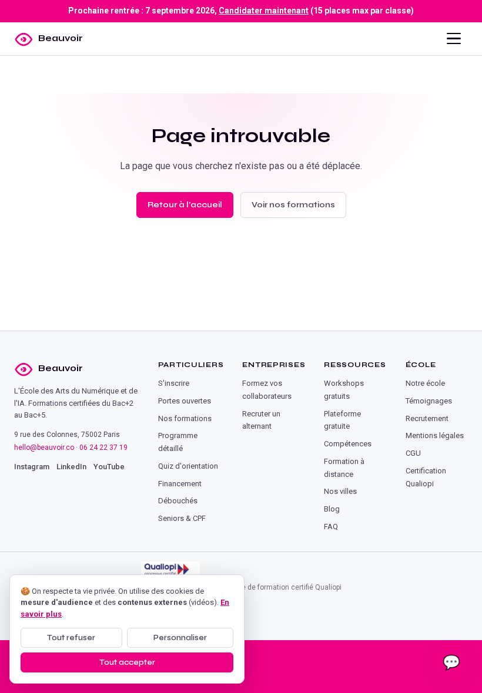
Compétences (347, 443)
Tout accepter (127, 662)
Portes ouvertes (184, 400)
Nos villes (340, 491)
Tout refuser (71, 637)
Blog (332, 508)
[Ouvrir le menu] (454, 39)
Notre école (425, 383)
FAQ (331, 526)
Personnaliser (180, 637)
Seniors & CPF (182, 518)
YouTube (109, 466)
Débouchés (178, 500)
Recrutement (427, 418)
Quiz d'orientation (188, 466)
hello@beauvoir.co (44, 447)
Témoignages (429, 400)
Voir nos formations (293, 205)
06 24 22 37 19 (103, 447)
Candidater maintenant (264, 10)
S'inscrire (173, 383)
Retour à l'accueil (185, 205)
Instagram (31, 466)
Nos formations (185, 418)
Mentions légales (435, 435)
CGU (413, 453)
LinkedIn (71, 466)
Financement (180, 483)
